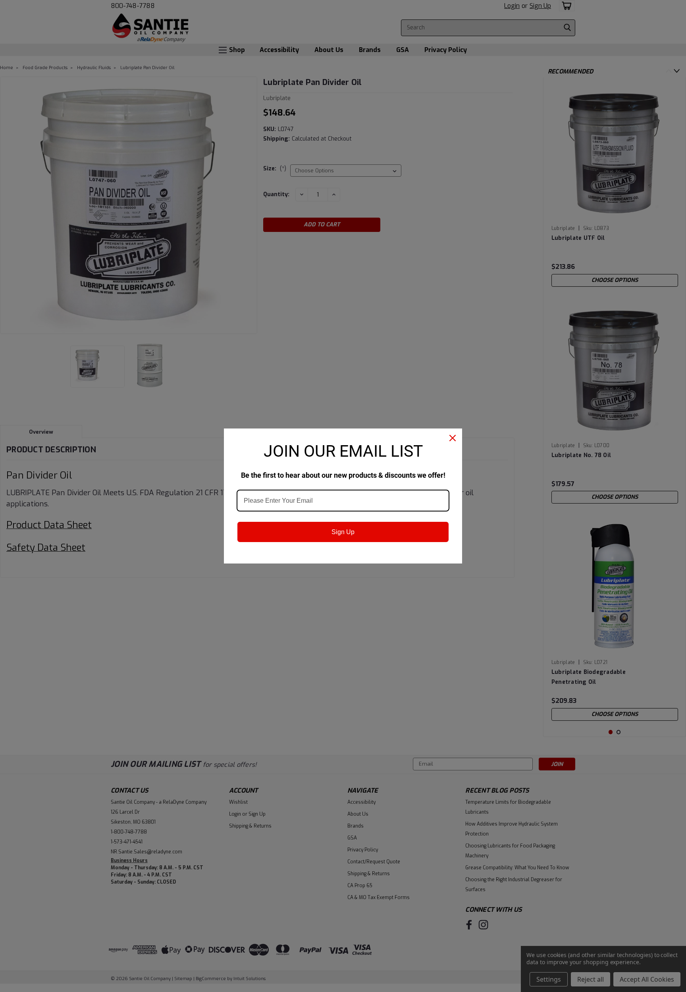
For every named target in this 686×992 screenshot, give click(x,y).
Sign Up (343, 532)
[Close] (452, 438)
